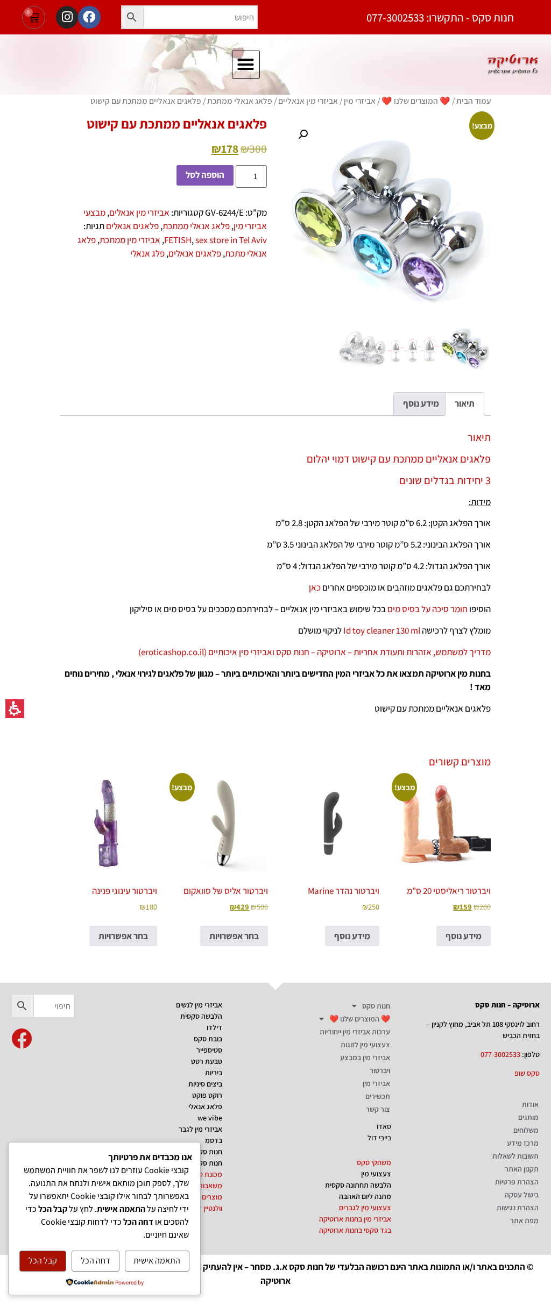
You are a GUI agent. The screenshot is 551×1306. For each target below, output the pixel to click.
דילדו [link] (214, 1027)
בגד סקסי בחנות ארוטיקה (355, 1230)
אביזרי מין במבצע (365, 1057)
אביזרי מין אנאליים (308, 100)
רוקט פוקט (207, 1095)
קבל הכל (43, 1260)
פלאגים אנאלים (132, 226)
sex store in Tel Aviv (231, 240)
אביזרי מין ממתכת (130, 240)
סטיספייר (209, 1050)
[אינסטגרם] (67, 17)
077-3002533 (500, 1054)
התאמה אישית (156, 1260)
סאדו (384, 1126)
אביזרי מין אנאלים (139, 212)
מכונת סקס (206, 1174)
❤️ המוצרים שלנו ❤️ (416, 100)
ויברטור (380, 1070)
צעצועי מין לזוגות (365, 1044)
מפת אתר (524, 1220)
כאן (315, 587)
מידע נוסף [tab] (421, 403)
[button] (132, 17)
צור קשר (378, 1109)
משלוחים (526, 1130)
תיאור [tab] (465, 403)
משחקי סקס (374, 1162)
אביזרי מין (360, 100)
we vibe (209, 1118)
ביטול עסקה (522, 1194)
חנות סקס (376, 1006)
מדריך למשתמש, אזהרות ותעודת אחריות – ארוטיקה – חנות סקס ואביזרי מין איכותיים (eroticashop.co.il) (314, 652)
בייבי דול (379, 1137)
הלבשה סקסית (201, 1016)
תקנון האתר (522, 1169)
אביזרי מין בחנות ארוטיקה (355, 1219)
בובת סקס (208, 1039)
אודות (530, 1104)
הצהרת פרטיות (517, 1182)
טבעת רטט (206, 1061)
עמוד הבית (473, 100)
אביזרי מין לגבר (200, 1129)
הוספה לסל (205, 175)
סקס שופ (527, 1073)
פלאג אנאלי (205, 1106)
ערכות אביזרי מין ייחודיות (355, 1032)
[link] (21, 1038)
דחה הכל (95, 1260)
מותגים (528, 1117)
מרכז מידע (523, 1143)
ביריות (213, 1072)
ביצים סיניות (205, 1084)
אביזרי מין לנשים (199, 1005)
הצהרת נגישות (518, 1207)
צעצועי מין (376, 1174)
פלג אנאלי (147, 253)
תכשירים (377, 1096)
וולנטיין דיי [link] (208, 1208)
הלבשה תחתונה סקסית (358, 1185)
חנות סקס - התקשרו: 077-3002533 (440, 17)
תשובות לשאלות (515, 1156)
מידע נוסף (464, 936)
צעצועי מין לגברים (365, 1207)
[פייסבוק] (89, 17)
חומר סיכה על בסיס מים (427, 609)
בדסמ (213, 1140)
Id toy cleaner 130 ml (381, 630)
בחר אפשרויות (234, 936)
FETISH (178, 240)
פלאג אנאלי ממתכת (239, 100)
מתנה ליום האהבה (365, 1196)
